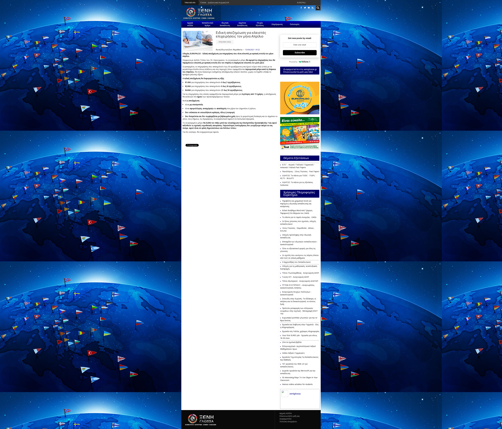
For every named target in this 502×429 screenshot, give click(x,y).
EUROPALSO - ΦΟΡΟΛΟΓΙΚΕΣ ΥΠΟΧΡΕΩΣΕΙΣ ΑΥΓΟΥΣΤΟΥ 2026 (250, 2)
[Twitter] (305, 8)
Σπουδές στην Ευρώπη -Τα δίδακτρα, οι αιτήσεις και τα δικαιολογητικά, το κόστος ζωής (298, 301)
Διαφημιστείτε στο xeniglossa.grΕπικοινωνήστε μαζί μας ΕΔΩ (300, 70)
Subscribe (300, 53)
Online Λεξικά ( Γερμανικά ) (293, 353)
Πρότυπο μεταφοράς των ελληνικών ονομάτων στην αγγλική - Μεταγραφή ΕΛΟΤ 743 (299, 311)
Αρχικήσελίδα (190, 24)
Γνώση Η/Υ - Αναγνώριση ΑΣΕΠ (295, 277)
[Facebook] (301, 8)
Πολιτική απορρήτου (288, 421)
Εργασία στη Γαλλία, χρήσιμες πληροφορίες (300, 331)
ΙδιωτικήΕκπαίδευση (225, 24)
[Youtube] (309, 8)
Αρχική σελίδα (285, 413)
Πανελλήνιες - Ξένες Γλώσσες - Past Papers (300, 171)
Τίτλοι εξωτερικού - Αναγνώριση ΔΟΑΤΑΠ (300, 281)
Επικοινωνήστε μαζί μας (289, 416)
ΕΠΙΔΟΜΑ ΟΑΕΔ (225, 42)
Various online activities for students (297, 384)
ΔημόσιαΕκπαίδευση (242, 24)
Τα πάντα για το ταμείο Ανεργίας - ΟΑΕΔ (299, 217)
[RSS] (312, 8)
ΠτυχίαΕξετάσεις (260, 24)
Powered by (293, 62)
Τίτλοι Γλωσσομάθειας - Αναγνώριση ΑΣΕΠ (300, 273)
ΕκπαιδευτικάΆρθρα (207, 24)
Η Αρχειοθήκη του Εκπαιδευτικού (296, 262)
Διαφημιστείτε (285, 418)
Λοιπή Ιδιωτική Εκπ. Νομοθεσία (229, 50)
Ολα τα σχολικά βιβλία (291, 342)
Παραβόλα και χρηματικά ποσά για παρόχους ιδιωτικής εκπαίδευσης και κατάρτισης (295, 204)
